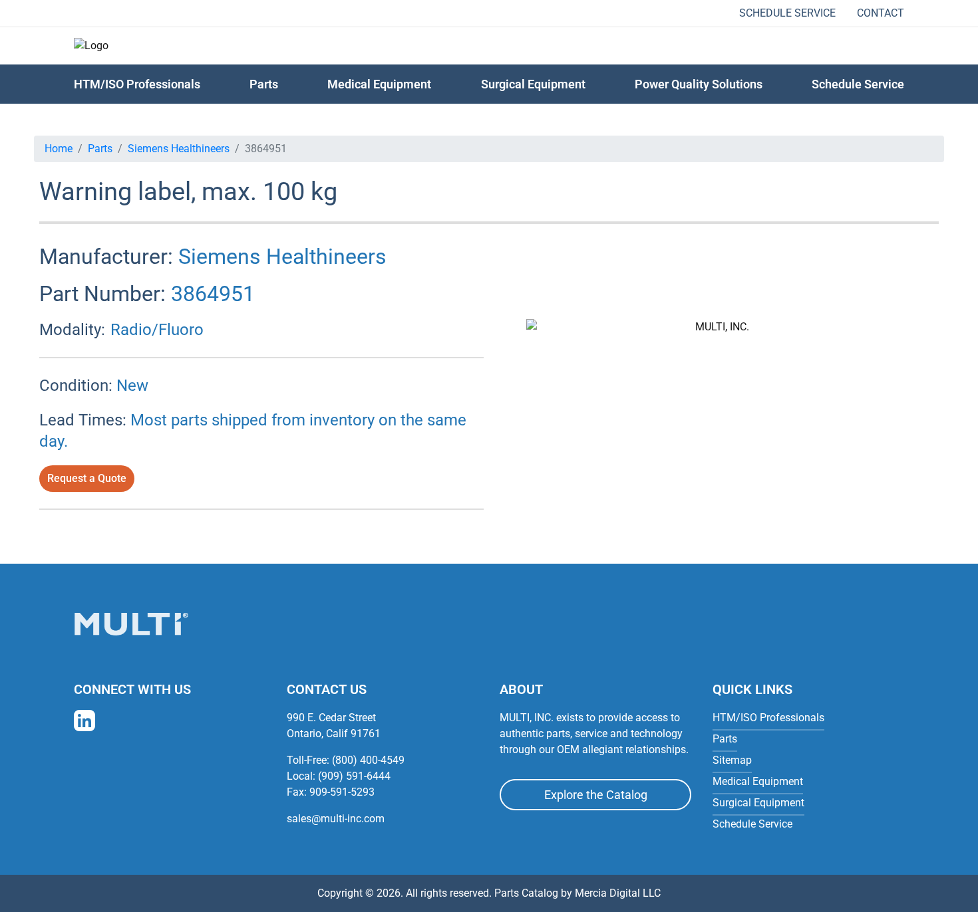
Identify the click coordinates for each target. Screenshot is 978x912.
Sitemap (732, 760)
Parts (100, 148)
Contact (880, 13)
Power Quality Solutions (698, 84)
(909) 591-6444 (354, 776)
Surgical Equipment (533, 84)
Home (59, 148)
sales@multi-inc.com (336, 818)
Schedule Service (787, 13)
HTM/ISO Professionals (137, 84)
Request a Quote (86, 478)
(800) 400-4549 (368, 760)
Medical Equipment (379, 84)
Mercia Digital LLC (618, 893)
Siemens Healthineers (179, 148)
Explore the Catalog (595, 795)
